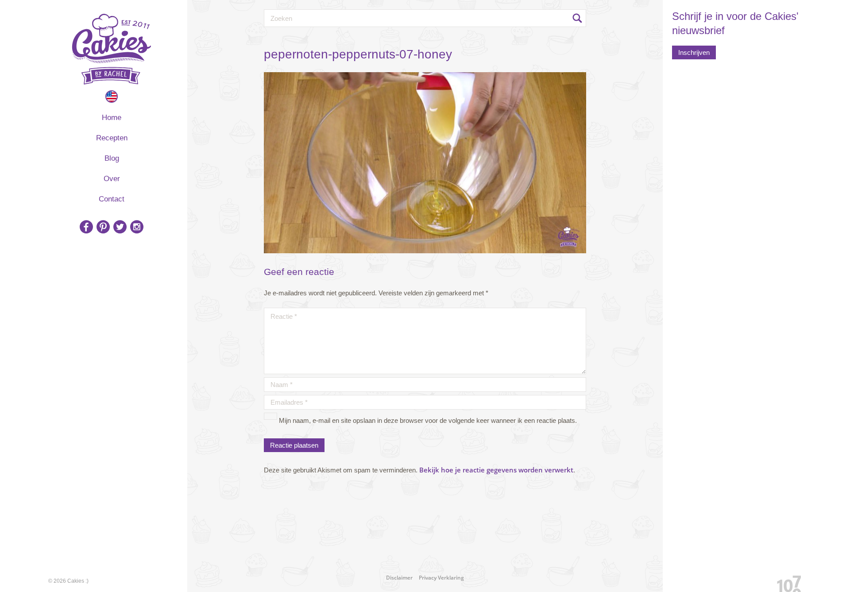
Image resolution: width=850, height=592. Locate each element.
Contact (111, 199)
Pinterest (103, 227)
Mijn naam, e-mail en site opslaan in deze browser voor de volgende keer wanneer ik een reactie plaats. (428, 420)
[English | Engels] (111, 96)
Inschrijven (694, 52)
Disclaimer (399, 577)
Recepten (112, 138)
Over (112, 178)
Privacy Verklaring (441, 577)
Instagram (137, 227)
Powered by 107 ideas (786, 582)
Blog (111, 158)
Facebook (86, 227)
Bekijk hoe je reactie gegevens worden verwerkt (496, 469)
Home (111, 117)
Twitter (120, 227)
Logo (111, 49)
